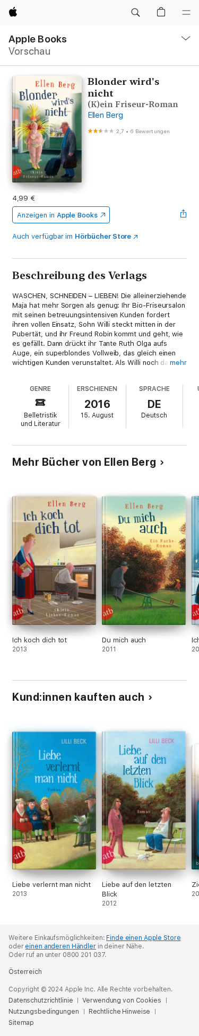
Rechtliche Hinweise (120, 1011)
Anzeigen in (57, 215)
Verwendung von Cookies (121, 1000)
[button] (135, 12)
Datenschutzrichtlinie (40, 1000)
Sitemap (21, 1022)
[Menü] (186, 12)
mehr (178, 363)
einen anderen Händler (60, 946)
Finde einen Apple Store (143, 938)
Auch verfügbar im (71, 236)
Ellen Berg (105, 115)
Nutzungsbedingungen (43, 1011)
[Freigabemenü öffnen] (183, 215)
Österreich (25, 972)
